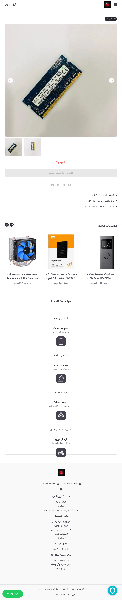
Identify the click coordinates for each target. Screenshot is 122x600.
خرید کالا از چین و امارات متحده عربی (61, 510)
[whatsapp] (52, 185)
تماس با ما (61, 502)
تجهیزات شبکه (61, 534)
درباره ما (61, 506)
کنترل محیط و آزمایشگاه (61, 564)
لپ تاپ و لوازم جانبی (61, 530)
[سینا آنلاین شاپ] (107, 4)
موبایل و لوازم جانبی (61, 521)
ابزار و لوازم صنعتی (61, 560)
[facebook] (69, 185)
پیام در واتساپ (13, 594)
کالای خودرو (61, 544)
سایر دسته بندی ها (61, 555)
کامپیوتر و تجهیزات (61, 526)
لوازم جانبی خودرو (61, 549)
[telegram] (58, 185)
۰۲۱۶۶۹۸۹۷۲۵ (70, 484)
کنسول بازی (61, 538)
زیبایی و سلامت (61, 569)
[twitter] (64, 185)
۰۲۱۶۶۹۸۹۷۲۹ (48, 484)
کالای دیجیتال (61, 516)
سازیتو (50, 595)
